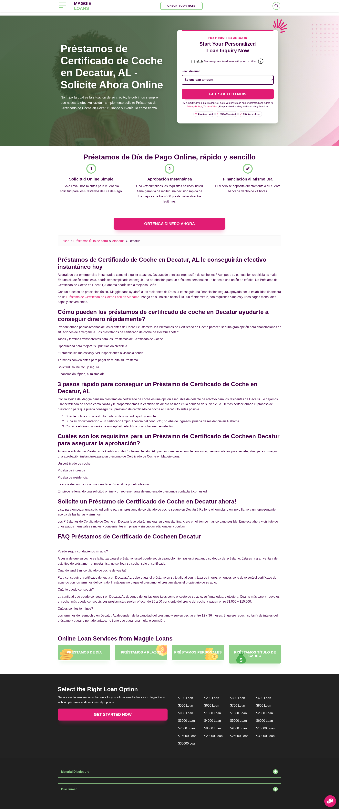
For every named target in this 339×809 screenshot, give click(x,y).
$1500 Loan (238, 713)
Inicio (65, 241)
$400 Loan (263, 698)
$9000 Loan (238, 728)
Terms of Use (210, 106)
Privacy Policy (194, 106)
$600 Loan (211, 705)
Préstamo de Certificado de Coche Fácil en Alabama (102, 297)
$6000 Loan (264, 720)
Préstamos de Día (84, 652)
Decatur (134, 241)
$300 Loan (237, 698)
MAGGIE (82, 6)
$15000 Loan (187, 736)
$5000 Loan (238, 720)
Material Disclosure (75, 771)
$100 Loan (185, 698)
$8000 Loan (212, 728)
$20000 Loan (213, 736)
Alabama (118, 241)
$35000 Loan (187, 743)
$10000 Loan (265, 728)
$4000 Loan (212, 720)
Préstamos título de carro (90, 241)
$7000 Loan (186, 728)
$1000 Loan (212, 713)
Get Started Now (113, 714)
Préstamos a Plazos (141, 652)
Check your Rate (181, 5)
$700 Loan (237, 705)
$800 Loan (263, 705)
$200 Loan (211, 698)
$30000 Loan (265, 736)
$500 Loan (185, 705)
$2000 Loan (264, 713)
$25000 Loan (239, 736)
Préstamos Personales (198, 652)
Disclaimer (69, 789)
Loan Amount (191, 71)
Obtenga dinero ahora (169, 224)
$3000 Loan (186, 720)
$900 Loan (185, 713)
